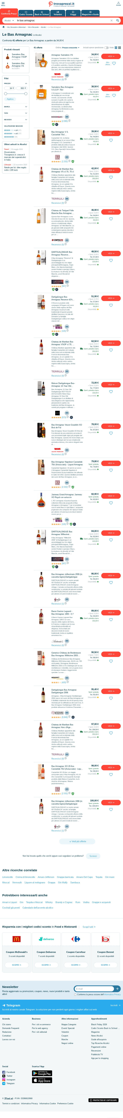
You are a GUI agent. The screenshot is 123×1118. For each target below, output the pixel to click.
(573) (64, 417)
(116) (64, 331)
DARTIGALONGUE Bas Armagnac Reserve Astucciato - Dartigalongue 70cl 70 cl (62, 253)
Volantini (65, 1032)
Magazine (95, 1032)
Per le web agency (40, 1028)
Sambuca (75, 882)
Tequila (99, 877)
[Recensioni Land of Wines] (56, 331)
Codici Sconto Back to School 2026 (106, 1028)
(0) (63, 79)
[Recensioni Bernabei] (56, 161)
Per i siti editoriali (39, 1032)
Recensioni (96, 1051)
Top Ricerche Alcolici (100, 1043)
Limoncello (7, 877)
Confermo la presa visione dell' (99, 994)
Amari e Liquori (9, 902)
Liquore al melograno (35, 882)
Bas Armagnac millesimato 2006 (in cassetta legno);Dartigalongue (66, 575)
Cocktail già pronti (11, 907)
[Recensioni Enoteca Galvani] (56, 286)
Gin (21, 902)
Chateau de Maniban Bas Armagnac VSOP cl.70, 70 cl (63, 343)
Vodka (86, 902)
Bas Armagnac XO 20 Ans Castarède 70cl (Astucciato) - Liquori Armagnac (67, 767)
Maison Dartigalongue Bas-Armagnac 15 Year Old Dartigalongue (63, 384)
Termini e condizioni (11, 1103)
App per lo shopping (99, 1058)
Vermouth (17, 882)
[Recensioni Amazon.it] (56, 682)
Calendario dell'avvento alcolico (37, 907)
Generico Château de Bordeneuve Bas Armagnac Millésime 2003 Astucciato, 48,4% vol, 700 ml (66, 654)
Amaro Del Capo (84, 877)
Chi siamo (6, 1024)
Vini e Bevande (33, 27)
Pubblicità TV (97, 1054)
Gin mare (109, 877)
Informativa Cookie (47, 1103)
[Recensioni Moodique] (56, 121)
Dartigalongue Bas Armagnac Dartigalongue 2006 (64, 691)
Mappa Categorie (69, 1024)
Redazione (6, 1032)
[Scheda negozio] (57, 75)
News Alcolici (97, 1036)
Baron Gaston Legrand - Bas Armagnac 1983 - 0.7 (62, 612)
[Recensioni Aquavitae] (56, 417)
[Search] (118, 21)
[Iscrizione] (118, 988)
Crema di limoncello (25, 877)
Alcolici (43, 27)
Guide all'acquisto (98, 1039)
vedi (110, 56)
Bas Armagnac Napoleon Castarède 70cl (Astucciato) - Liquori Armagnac (67, 463)
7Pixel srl (8, 1098)
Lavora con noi (8, 1039)
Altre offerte (107, 63)
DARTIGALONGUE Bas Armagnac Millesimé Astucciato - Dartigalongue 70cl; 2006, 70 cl (62, 533)
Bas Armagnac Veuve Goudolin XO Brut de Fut (66, 426)
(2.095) (65, 121)
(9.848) (65, 717)
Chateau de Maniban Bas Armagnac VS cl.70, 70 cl (62, 170)
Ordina (58, 47)
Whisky (49, 902)
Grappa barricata (65, 877)
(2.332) (65, 161)
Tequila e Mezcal (34, 902)
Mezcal (5, 882)
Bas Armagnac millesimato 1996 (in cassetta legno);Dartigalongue (66, 802)
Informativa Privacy (112, 994)
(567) (64, 286)
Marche (65, 1039)
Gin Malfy (63, 882)
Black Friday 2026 (99, 1024)
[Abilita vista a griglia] (119, 47)
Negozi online (67, 1043)
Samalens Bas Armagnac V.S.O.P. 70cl (62, 88)
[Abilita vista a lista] (116, 47)
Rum (77, 902)
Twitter (9, 1076)
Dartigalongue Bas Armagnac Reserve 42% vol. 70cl (62, 298)
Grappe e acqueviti (101, 902)
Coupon (65, 1036)
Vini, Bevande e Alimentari (16, 27)
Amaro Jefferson (46, 877)
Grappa (51, 882)
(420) (64, 682)
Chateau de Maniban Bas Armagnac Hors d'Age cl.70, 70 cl (62, 726)
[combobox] (8, 21)
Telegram (10, 1083)
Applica (10, 99)
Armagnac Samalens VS (62, 55)
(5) (63, 244)
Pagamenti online (98, 1047)
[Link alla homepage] (3, 27)
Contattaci (6, 1036)
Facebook (10, 1072)
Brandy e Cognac (64, 902)
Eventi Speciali (68, 1028)
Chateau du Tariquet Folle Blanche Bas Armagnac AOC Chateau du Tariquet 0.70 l (62, 212)
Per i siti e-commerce (41, 1024)
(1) (63, 604)
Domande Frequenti (10, 1028)
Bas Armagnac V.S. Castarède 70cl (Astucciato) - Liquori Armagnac (60, 133)
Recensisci (56, 79)
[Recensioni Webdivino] (56, 717)
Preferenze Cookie (65, 1103)
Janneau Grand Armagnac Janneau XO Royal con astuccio (66, 495)
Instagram (10, 1080)
